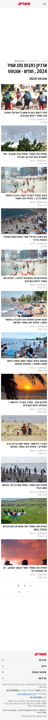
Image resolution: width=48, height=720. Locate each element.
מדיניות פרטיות (28, 716)
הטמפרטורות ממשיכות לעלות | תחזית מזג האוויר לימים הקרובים (25, 280)
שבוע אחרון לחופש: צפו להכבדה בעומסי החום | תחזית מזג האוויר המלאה (26, 321)
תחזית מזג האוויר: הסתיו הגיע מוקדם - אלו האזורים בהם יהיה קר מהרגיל (25, 155)
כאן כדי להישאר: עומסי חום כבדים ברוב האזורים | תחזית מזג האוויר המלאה (27, 445)
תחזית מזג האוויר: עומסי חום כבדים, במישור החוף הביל (24, 487)
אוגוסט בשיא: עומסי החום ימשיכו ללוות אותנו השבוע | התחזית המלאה (27, 362)
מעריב (45, 61)
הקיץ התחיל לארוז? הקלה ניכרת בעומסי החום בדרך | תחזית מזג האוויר (26, 197)
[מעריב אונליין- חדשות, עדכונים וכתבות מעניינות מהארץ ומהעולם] (24, 4)
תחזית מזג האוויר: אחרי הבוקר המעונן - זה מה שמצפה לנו (25, 569)
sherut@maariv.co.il (26, 693)
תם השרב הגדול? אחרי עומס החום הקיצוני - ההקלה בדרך (24, 238)
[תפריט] (45, 4)
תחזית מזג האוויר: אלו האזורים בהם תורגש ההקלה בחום (25, 528)
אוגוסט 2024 (19, 61)
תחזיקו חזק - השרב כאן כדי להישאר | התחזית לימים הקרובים (27, 404)
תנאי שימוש (41, 716)
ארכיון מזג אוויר (33, 61)
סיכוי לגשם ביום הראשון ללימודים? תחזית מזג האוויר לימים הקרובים (25, 114)
